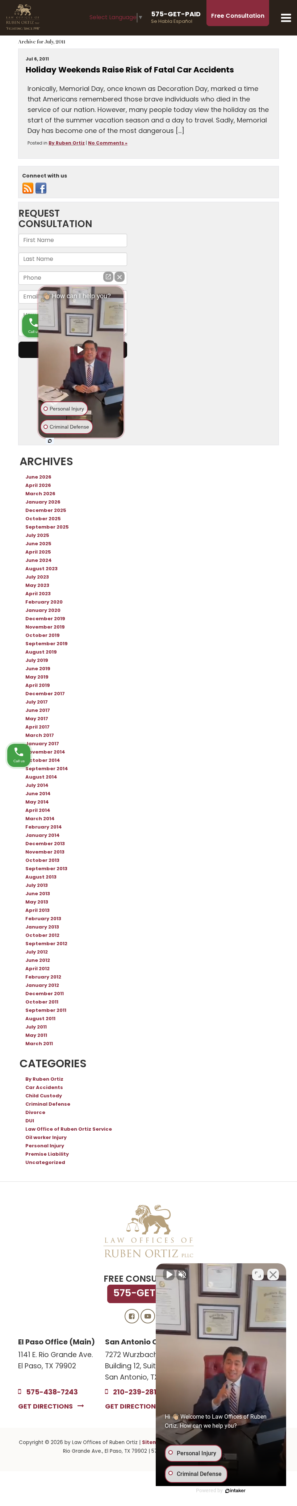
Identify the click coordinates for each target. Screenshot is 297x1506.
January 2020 (42, 611)
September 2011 (45, 1011)
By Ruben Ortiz (67, 143)
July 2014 (37, 786)
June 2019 (37, 669)
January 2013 (42, 927)
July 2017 (36, 702)
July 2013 (36, 886)
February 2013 (43, 919)
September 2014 (46, 769)
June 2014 (38, 794)
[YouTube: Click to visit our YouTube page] (148, 1316)
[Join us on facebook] (41, 189)
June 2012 (37, 961)
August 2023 (41, 569)
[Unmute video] (169, 1274)
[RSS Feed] (28, 189)
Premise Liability (47, 1155)
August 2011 (40, 1019)
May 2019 (37, 677)
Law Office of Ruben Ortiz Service (68, 1130)
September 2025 (47, 527)
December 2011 (44, 994)
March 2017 (39, 736)
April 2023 (38, 594)
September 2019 (46, 644)
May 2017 (36, 719)
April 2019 (37, 686)
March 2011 (39, 1044)
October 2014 (42, 761)
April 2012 (37, 969)
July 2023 (37, 577)
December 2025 (45, 511)
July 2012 (36, 952)
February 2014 (43, 827)
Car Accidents (44, 1088)
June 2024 (38, 561)
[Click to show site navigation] (286, 18)
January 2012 (42, 986)
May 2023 (37, 586)
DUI (29, 1121)
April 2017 (37, 727)
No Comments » (107, 143)
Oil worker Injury (46, 1138)
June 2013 (37, 894)
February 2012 (43, 977)
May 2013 (36, 902)
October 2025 (43, 519)
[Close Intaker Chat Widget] (273, 1274)
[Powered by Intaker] (235, 1491)
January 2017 (42, 744)
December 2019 (45, 619)
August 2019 (41, 652)
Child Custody (43, 1096)
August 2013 (41, 877)
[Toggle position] (258, 1274)
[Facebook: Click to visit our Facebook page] (132, 1316)
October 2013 (42, 861)
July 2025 (37, 536)
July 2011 (36, 1027)
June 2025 (38, 544)
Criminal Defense (47, 1105)
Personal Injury (44, 1146)
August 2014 (41, 777)
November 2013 (44, 852)
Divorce (35, 1113)
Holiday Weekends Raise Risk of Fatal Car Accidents (130, 70)
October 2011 (41, 1002)
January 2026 (42, 502)
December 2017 (45, 694)
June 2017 (37, 711)
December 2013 (45, 844)
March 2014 (40, 819)
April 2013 (37, 911)
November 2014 (45, 752)
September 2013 (46, 869)
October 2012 (42, 936)
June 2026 (38, 477)
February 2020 (44, 602)
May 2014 (37, 802)
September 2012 (46, 944)
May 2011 (36, 1036)
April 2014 (37, 811)
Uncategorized (45, 1163)
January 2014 (42, 836)
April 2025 (38, 552)
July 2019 (36, 661)
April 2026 (38, 486)
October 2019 (42, 636)
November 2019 (45, 627)
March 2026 (40, 494)
